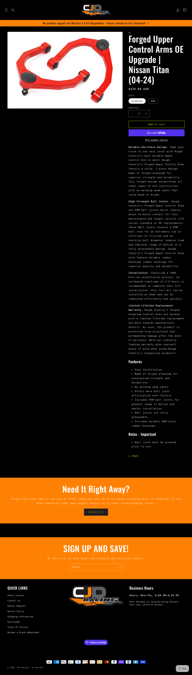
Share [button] (135, 456)
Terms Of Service (18, 627)
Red (153, 101)
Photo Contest (16, 595)
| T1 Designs (36, 668)
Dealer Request (17, 606)
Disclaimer (14, 622)
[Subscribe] (119, 567)
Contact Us (96, 512)
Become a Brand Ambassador (24, 632)
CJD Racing (22, 668)
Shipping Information (20, 616)
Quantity (134, 108)
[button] (6, 10)
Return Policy (16, 611)
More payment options (156, 140)
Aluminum (137, 101)
